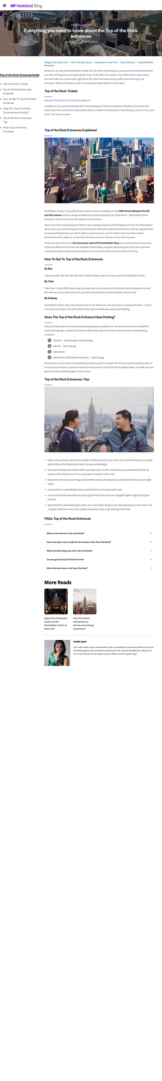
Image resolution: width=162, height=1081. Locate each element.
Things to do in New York (81, 25)
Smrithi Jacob (79, 641)
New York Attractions (81, 62)
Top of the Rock (127, 62)
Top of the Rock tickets (66, 100)
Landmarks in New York (105, 62)
